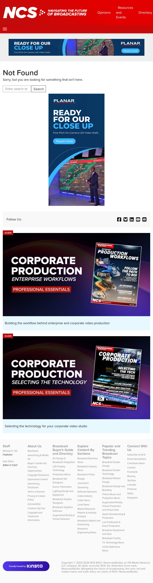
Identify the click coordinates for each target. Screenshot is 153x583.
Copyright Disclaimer (38, 475)
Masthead (33, 451)
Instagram (132, 497)
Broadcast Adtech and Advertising (88, 522)
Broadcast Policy (86, 474)
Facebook (132, 472)
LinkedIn (131, 485)
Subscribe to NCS (136, 454)
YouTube (131, 480)
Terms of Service (36, 491)
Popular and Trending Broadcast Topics (111, 451)
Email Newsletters (136, 459)
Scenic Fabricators (62, 487)
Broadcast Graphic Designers (62, 501)
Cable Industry (84, 496)
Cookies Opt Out (36, 508)
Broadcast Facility (111, 538)
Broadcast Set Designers (60, 480)
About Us (35, 446)
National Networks (87, 491)
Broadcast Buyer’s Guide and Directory (63, 449)
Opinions (103, 12)
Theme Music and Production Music (111, 496)
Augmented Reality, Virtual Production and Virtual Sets (112, 506)
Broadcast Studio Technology (111, 472)
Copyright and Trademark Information (35, 516)
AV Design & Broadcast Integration (64, 460)
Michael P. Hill (10, 451)
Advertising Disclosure (33, 485)
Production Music (62, 474)
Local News (83, 504)
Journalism (83, 483)
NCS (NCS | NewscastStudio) (106, 563)
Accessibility (34, 504)
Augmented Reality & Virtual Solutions (64, 517)
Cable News (83, 500)
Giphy (130, 493)
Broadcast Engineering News (86, 530)
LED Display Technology (59, 468)
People (81, 479)
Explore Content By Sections (85, 449)
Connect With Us (137, 448)
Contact (131, 467)
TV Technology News (113, 542)
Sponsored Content (38, 479)
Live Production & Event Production (111, 524)
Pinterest (132, 489)
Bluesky (131, 476)
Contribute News (136, 463)
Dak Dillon (8, 461)
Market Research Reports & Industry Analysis (86, 512)
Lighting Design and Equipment (63, 493)
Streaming (82, 487)
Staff (6, 446)
